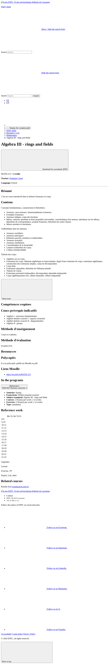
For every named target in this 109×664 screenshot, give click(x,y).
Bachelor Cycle (12, 133)
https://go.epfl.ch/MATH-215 (18, 374)
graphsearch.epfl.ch (20, 487)
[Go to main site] (26, 125)
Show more (6, 299)
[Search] (21, 93)
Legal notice (17, 634)
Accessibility (6, 634)
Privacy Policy (29, 634)
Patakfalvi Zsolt (16, 178)
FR (7, 100)
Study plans (6, 7)
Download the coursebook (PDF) (54, 169)
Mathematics (11, 135)
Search (4, 52)
